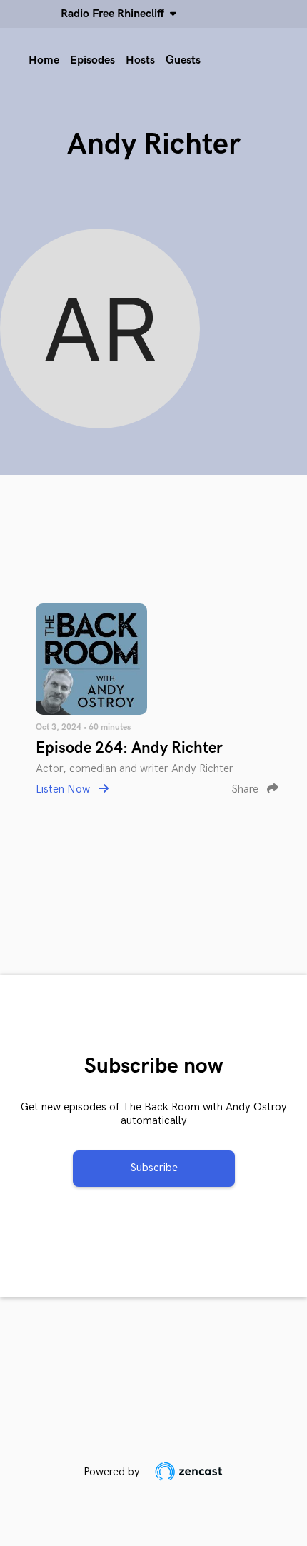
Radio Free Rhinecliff (115, 14)
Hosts (140, 60)
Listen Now (64, 789)
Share (246, 789)
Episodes (92, 60)
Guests (183, 60)
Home (44, 60)
